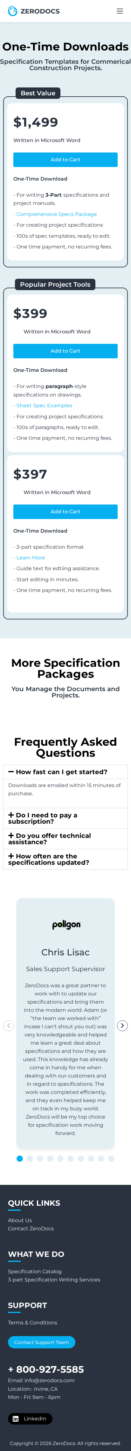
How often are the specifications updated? (48, 859)
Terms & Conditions (32, 1323)
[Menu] (120, 11)
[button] (65, 159)
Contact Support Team (41, 1342)
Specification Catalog (35, 1272)
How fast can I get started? (61, 772)
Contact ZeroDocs (31, 1229)
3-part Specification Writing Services (54, 1280)
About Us (20, 1220)
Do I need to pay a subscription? (42, 818)
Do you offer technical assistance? (49, 839)
